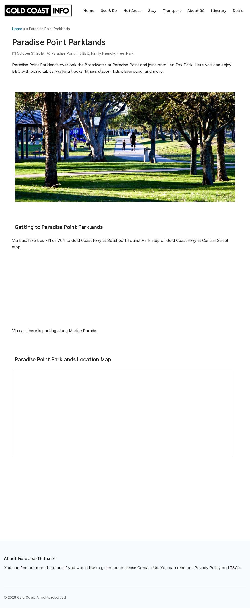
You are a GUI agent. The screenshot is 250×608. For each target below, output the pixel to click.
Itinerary (218, 10)
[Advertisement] (125, 290)
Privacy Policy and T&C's (217, 567)
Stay (152, 10)
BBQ (85, 53)
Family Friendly (103, 53)
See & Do (109, 10)
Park (130, 53)
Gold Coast (26, 597)
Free (120, 53)
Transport (172, 10)
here (51, 567)
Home (88, 10)
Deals (238, 10)
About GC (196, 10)
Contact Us (147, 567)
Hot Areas (132, 10)
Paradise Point (63, 53)
